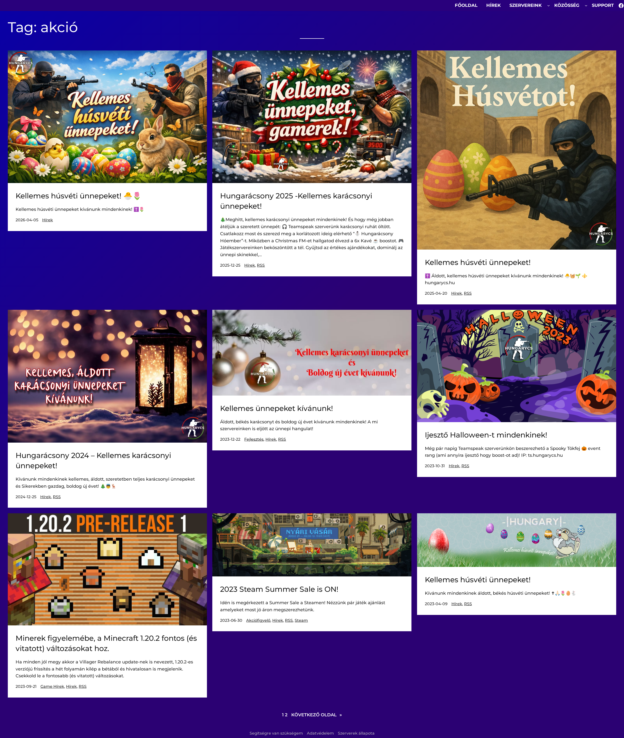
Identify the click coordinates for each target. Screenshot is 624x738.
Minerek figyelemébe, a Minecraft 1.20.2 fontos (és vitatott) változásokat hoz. (106, 643)
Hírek (47, 220)
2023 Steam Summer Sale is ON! (279, 589)
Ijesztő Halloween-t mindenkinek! (486, 434)
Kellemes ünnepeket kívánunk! (276, 408)
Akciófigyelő (258, 620)
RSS (261, 265)
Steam (301, 620)
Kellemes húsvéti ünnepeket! (478, 262)
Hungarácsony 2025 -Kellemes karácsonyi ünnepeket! (296, 201)
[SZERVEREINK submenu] (548, 5)
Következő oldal (316, 715)
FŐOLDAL (466, 5)
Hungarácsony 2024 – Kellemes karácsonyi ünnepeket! (93, 460)
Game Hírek (52, 686)
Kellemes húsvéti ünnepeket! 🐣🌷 (78, 195)
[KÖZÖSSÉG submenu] (586, 5)
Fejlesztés (253, 439)
